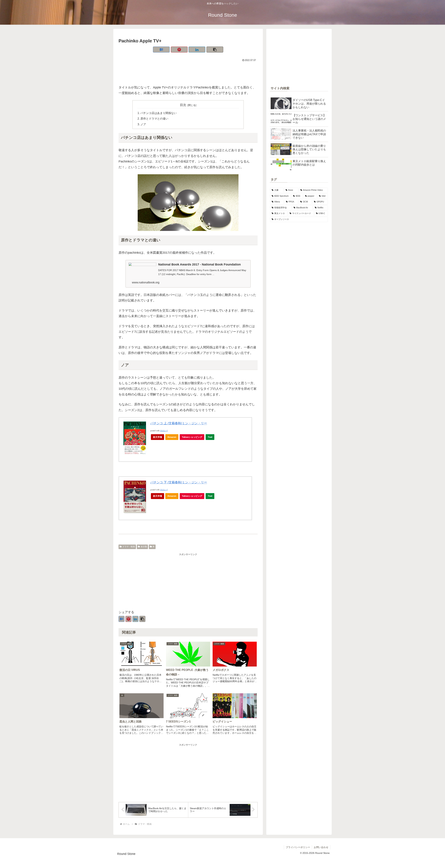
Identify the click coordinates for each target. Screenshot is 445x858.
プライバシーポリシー (298, 847)
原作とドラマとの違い (154, 118)
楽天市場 (157, 437)
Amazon (171, 437)
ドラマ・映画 (128, 546)
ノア (143, 124)
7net (210, 437)
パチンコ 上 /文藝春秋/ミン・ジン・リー (178, 423)
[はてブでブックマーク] (161, 49)
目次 (183, 105)
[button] (215, 49)
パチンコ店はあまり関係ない (158, 113)
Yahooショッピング (192, 437)
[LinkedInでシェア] (197, 49)
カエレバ (164, 431)
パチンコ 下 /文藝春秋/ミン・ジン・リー (178, 482)
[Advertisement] (188, 72)
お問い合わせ (321, 847)
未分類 (144, 546)
